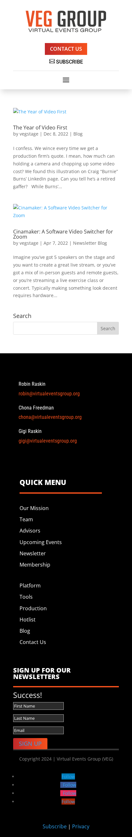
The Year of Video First (40, 127)
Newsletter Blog (90, 243)
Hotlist (28, 619)
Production (33, 608)
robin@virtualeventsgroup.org (49, 394)
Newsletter (33, 553)
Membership (35, 564)
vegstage (29, 134)
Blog (78, 134)
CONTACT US (66, 48)
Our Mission (34, 508)
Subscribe (55, 826)
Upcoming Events (41, 542)
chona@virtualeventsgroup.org (50, 417)
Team (26, 519)
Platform (31, 585)
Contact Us (33, 642)
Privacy (80, 826)
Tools (26, 596)
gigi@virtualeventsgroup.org (48, 441)
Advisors (30, 530)
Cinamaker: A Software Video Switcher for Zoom (63, 234)
